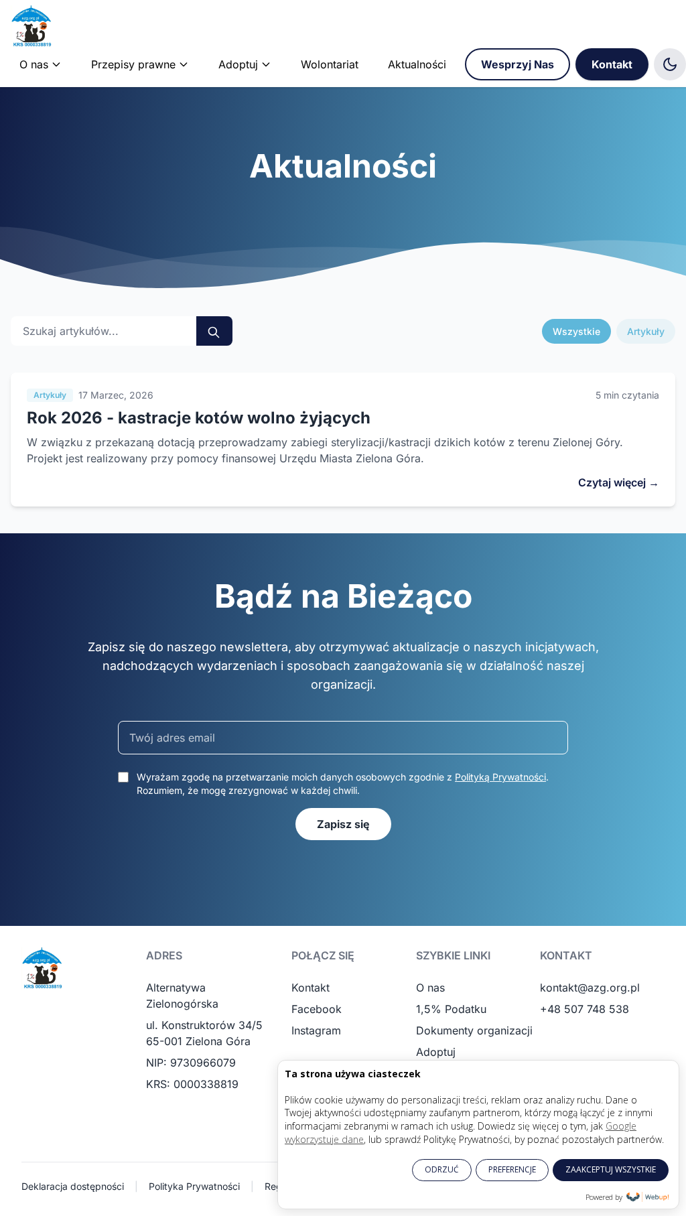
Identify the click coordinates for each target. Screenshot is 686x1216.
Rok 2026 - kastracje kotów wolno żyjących (198, 417)
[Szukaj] (214, 331)
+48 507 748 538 (584, 1009)
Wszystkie (576, 331)
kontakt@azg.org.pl (590, 987)
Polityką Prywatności (500, 777)
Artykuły (646, 331)
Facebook (316, 1009)
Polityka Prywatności (194, 1186)
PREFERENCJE (512, 1169)
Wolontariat (329, 64)
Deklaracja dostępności (72, 1186)
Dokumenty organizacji (474, 1030)
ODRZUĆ (442, 1169)
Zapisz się (343, 824)
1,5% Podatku (451, 1009)
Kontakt (612, 64)
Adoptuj (436, 1052)
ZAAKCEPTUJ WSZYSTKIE (610, 1169)
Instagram (316, 1030)
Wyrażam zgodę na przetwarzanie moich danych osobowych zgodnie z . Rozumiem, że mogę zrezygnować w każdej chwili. (343, 783)
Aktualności (417, 64)
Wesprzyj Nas (517, 64)
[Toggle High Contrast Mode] (670, 64)
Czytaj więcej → (618, 482)
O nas (430, 987)
